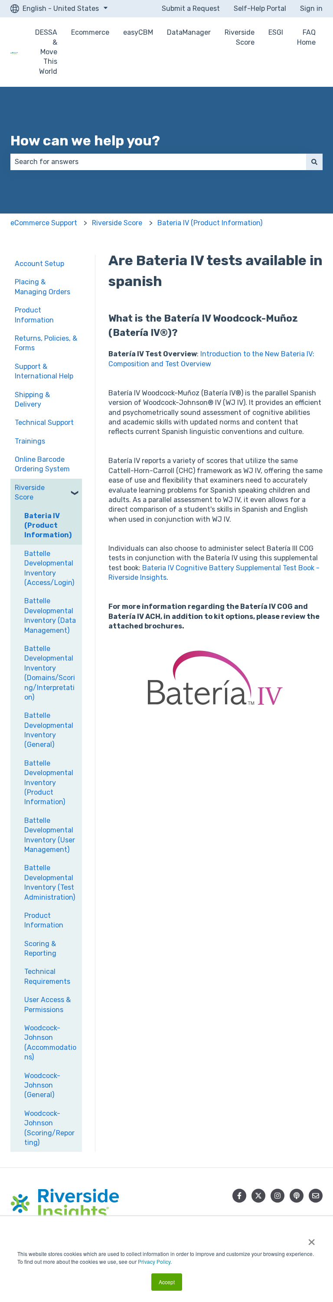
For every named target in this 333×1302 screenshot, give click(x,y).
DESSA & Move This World (46, 52)
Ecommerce (90, 32)
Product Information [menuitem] (34, 315)
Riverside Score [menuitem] (30, 492)
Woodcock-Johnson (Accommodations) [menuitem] (50, 1042)
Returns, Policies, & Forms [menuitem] (46, 343)
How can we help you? (85, 140)
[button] (75, 488)
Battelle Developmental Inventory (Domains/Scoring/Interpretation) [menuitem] (49, 672)
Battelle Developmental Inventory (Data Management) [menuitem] (50, 615)
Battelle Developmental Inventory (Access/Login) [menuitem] (49, 568)
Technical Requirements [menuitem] (47, 976)
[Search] (314, 162)
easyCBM (138, 32)
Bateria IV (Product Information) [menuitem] (48, 525)
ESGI (275, 32)
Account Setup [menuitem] (39, 264)
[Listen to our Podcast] (297, 1196)
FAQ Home (306, 37)
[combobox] (158, 162)
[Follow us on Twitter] (258, 1196)
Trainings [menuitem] (30, 441)
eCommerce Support (43, 223)
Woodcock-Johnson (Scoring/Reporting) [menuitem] (49, 1128)
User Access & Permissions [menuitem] (47, 1004)
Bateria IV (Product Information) (209, 223)
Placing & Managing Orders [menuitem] (42, 287)
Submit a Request (191, 8)
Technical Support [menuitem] (44, 422)
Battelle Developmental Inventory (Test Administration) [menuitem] (49, 882)
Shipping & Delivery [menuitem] (32, 399)
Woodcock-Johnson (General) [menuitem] (42, 1085)
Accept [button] (167, 1282)
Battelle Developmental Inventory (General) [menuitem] (48, 730)
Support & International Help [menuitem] (44, 371)
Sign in (311, 8)
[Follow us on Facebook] (239, 1196)
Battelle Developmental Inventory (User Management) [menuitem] (49, 835)
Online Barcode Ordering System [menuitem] (42, 464)
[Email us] (316, 1196)
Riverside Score (240, 37)
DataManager (189, 32)
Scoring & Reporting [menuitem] (40, 948)
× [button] (312, 1239)
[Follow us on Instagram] (277, 1196)
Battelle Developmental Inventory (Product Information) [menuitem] (48, 782)
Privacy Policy (154, 1261)
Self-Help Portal (260, 8)
